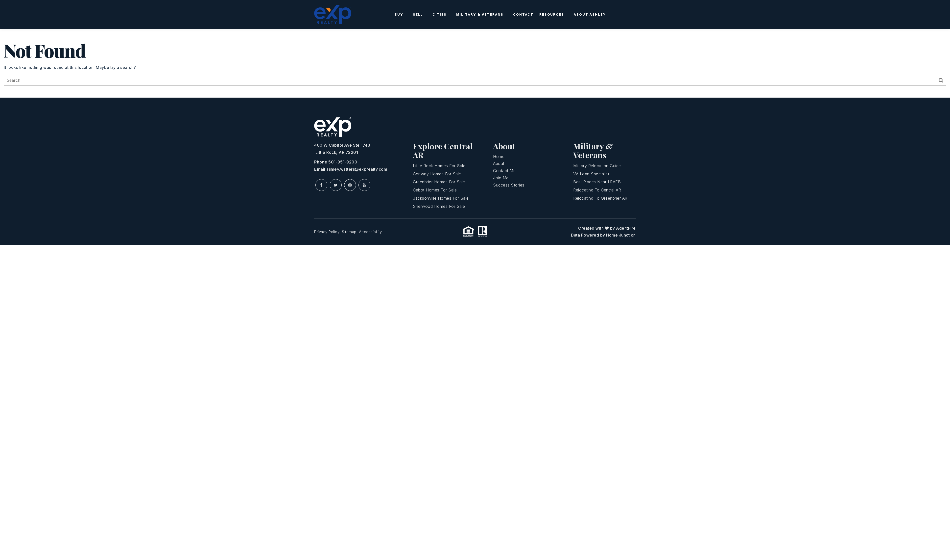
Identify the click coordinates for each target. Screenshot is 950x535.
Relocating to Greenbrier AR (600, 198)
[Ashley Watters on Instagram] (350, 185)
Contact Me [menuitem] (504, 170)
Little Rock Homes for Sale (439, 165)
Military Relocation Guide (597, 165)
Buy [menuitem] (399, 14)
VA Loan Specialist (591, 173)
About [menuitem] (498, 163)
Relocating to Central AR (597, 189)
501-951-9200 (342, 162)
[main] (475, 63)
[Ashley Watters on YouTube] (364, 185)
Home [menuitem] (498, 156)
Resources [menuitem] (552, 14)
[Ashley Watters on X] (336, 185)
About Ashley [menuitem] (590, 14)
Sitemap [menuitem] (349, 231)
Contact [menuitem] (523, 14)
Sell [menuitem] (418, 14)
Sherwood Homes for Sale (439, 206)
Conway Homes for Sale (437, 173)
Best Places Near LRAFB (597, 181)
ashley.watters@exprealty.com (356, 169)
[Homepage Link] (332, 14)
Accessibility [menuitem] (370, 231)
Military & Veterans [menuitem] (480, 14)
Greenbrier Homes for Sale (439, 181)
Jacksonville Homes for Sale (441, 198)
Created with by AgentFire (607, 228)
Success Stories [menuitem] (508, 185)
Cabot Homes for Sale (435, 189)
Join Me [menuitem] (501, 177)
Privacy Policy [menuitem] (326, 231)
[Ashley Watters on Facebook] (321, 185)
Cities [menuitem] (440, 14)
